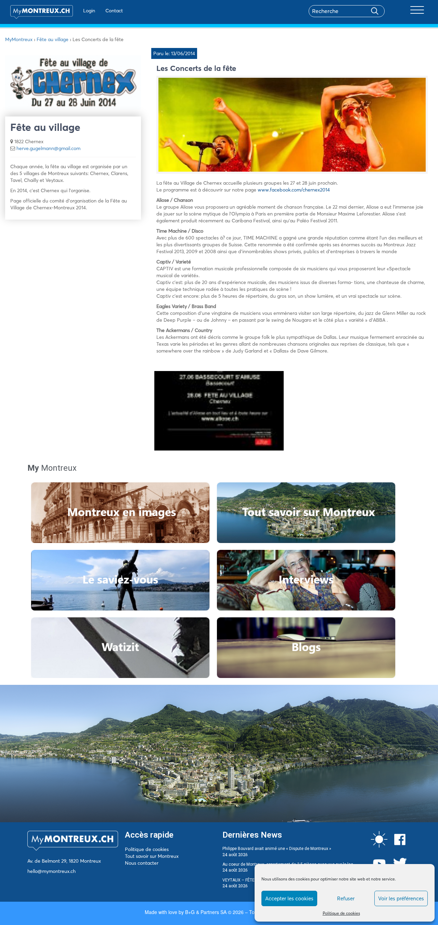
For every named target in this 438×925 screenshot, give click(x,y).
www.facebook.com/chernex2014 (294, 190)
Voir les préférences (401, 898)
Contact (114, 11)
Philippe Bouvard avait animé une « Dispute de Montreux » (276, 848)
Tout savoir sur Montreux (152, 856)
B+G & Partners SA (206, 912)
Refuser (346, 898)
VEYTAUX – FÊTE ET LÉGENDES (251, 880)
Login (89, 11)
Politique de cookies (341, 913)
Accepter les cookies (289, 898)
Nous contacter (141, 863)
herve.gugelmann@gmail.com (48, 148)
